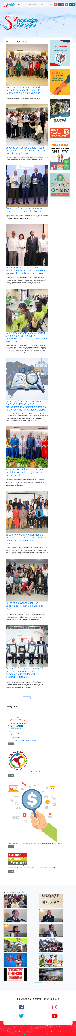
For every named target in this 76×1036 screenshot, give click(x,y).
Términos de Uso (46, 1031)
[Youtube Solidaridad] (70, 4)
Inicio (19, 4)
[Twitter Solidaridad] (66, 4)
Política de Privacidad (56, 1031)
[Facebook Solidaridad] (59, 4)
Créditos (65, 1031)
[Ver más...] (27, 696)
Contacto (50, 4)
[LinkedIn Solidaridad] (73, 4)
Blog (29, 4)
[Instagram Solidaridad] (62, 4)
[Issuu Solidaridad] (55, 4)
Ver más (11, 744)
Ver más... (27, 698)
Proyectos (35, 4)
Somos (24, 4)
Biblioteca (43, 4)
